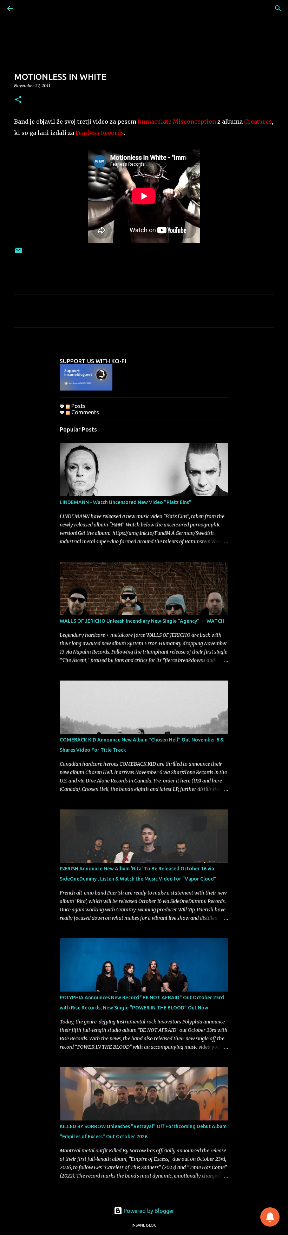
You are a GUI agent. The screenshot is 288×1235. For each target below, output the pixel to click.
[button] (18, 100)
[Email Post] (18, 253)
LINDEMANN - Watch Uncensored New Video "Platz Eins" (125, 502)
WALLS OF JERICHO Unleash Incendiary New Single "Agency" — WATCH (142, 621)
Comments (84, 412)
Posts (78, 406)
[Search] (278, 8)
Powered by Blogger (148, 1211)
